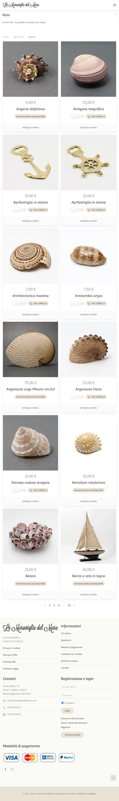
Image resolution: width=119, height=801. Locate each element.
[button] (114, 5)
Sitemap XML (9, 661)
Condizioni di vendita (71, 654)
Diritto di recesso (69, 660)
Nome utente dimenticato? (74, 722)
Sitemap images (11, 668)
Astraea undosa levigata (30, 482)
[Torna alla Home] (21, 5)
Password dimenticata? (72, 718)
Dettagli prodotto (30, 127)
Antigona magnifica (88, 109)
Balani (30, 576)
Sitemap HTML (10, 654)
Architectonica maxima (30, 296)
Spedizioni (66, 640)
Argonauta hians (88, 389)
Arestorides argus (88, 296)
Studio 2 (92, 793)
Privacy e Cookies (11, 648)
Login (67, 710)
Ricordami (69, 702)
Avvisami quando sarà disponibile (30, 116)
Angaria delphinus (30, 109)
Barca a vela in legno (88, 576)
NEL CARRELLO (98, 116)
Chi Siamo (66, 633)
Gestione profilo (72, 734)
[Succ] (74, 605)
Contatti (65, 667)
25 (69, 605)
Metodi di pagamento (71, 647)
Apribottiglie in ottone (30, 202)
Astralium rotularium (88, 482)
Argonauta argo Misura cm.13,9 (30, 389)
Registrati (65, 727)
